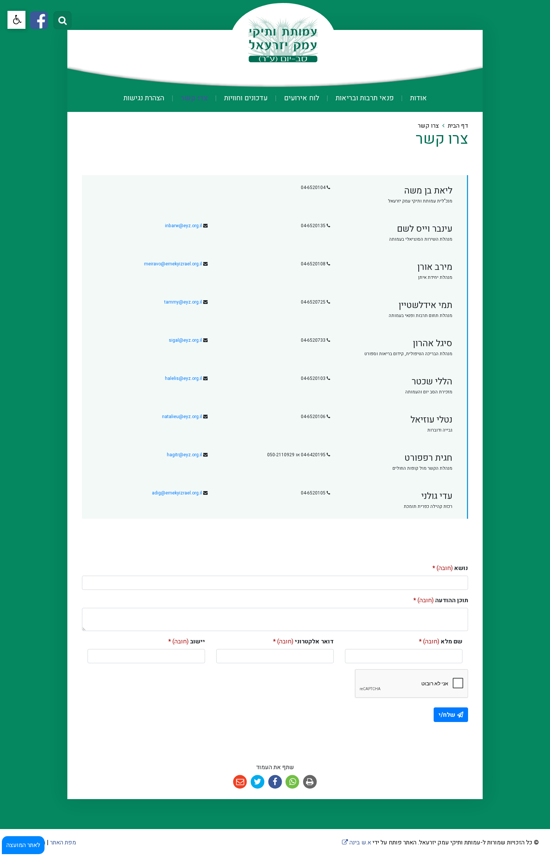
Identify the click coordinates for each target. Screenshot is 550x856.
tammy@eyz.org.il (183, 302)
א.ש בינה (356, 842)
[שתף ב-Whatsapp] (292, 782)
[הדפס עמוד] (310, 782)
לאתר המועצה (23, 845)
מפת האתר (63, 842)
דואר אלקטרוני (303, 641)
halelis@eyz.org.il (183, 378)
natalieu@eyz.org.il (182, 416)
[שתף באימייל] (240, 782)
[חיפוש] (62, 20)
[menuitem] (411, 98)
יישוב (186, 641)
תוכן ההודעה (440, 600)
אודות (417, 98)
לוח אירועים (300, 98)
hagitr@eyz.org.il (184, 454)
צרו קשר (193, 98)
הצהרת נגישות (143, 98)
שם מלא (440, 641)
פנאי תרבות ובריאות (364, 98)
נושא (450, 568)
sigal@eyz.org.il (185, 340)
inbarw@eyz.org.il (183, 225)
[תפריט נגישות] (16, 20)
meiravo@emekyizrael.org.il (173, 264)
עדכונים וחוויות (245, 98)
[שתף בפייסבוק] (275, 782)
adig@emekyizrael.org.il (177, 493)
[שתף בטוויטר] (258, 782)
